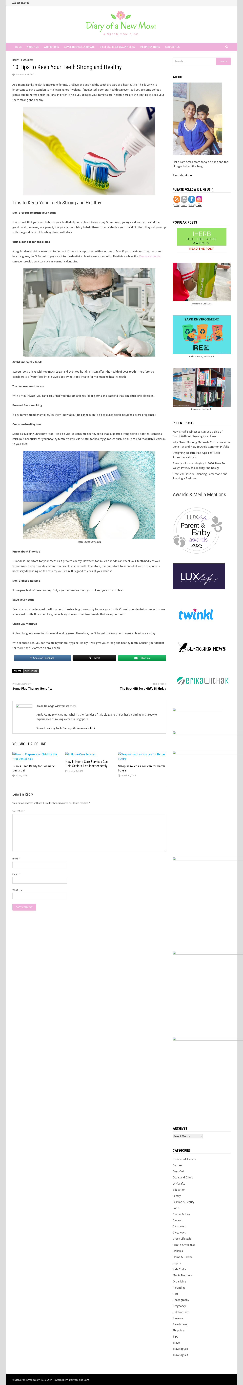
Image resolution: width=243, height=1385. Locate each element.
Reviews (178, 1318)
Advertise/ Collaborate (79, 46)
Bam (86, 1379)
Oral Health (31, 671)
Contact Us (172, 46)
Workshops (51, 46)
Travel (176, 1342)
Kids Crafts (179, 1269)
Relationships (181, 1312)
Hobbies (178, 1251)
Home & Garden (183, 1257)
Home (18, 46)
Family (177, 1196)
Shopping (178, 1330)
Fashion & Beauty (183, 1202)
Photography (181, 1300)
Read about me (182, 175)
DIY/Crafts (179, 1183)
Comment (18, 810)
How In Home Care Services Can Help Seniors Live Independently (86, 764)
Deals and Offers (183, 1177)
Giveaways (179, 1226)
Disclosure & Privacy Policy (117, 46)
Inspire (177, 1263)
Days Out (178, 1171)
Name (16, 858)
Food (176, 1208)
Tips (175, 1336)
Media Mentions (150, 46)
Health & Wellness (22, 60)
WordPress (72, 1379)
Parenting (179, 1287)
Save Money (180, 1324)
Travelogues (180, 1349)
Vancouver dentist (150, 256)
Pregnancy (179, 1306)
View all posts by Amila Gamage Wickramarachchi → (66, 728)
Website (17, 889)
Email (16, 874)
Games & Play (181, 1214)
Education (179, 1190)
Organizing (179, 1281)
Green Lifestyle (182, 1238)
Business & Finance (184, 1159)
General (177, 1220)
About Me (33, 46)
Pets (176, 1294)
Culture (177, 1165)
